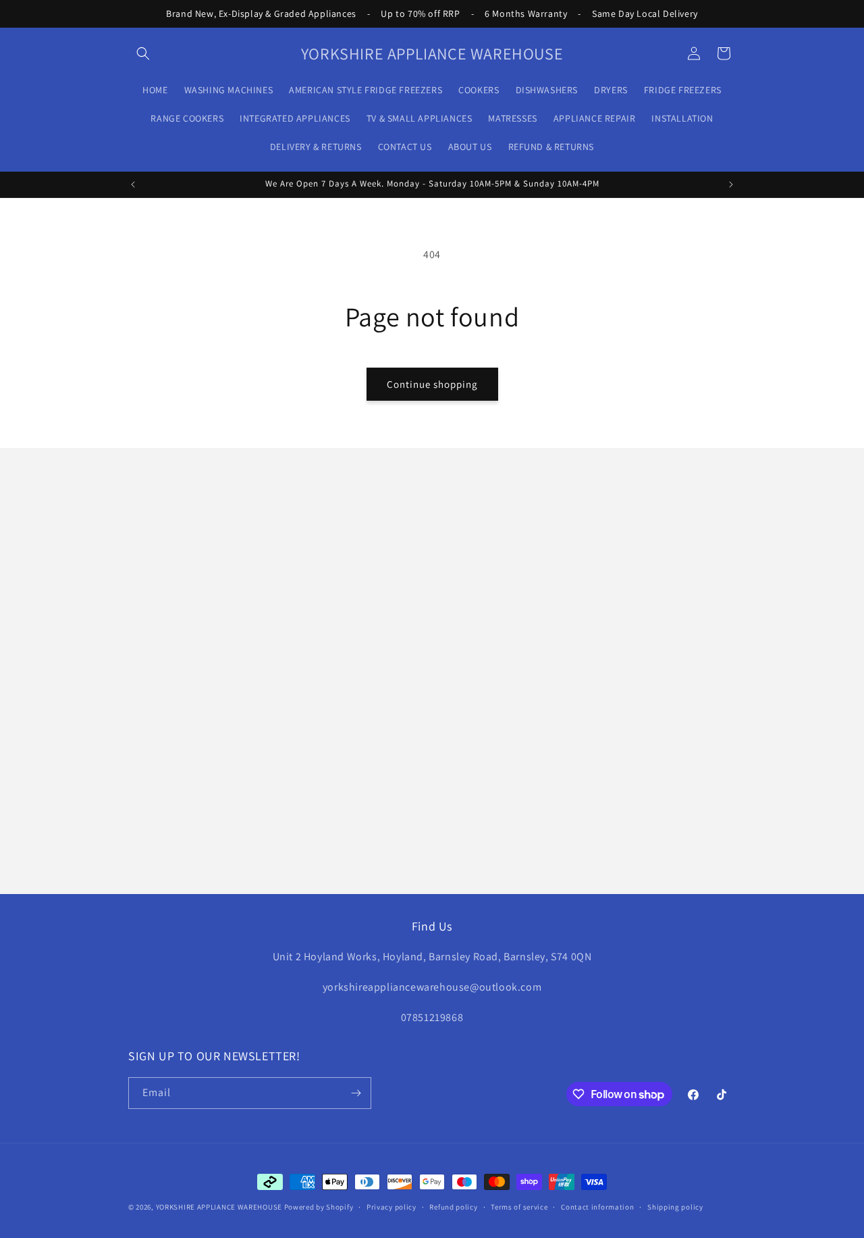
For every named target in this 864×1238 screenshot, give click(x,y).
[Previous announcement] (133, 184)
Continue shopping (432, 384)
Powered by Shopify (319, 1207)
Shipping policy (675, 1207)
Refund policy (453, 1207)
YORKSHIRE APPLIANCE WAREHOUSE (219, 1207)
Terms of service (519, 1207)
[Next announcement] (731, 184)
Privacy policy (391, 1207)
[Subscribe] (356, 1093)
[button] (143, 53)
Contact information (597, 1207)
